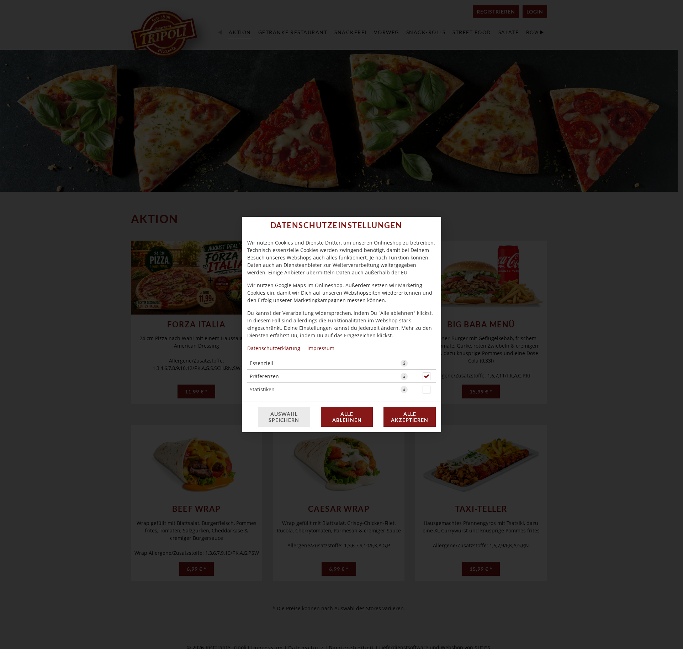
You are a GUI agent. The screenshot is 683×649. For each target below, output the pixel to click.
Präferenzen (264, 376)
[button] (404, 363)
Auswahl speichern (284, 417)
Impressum (320, 348)
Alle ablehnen (347, 417)
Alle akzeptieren (409, 417)
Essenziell (261, 363)
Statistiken (262, 389)
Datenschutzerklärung (273, 348)
